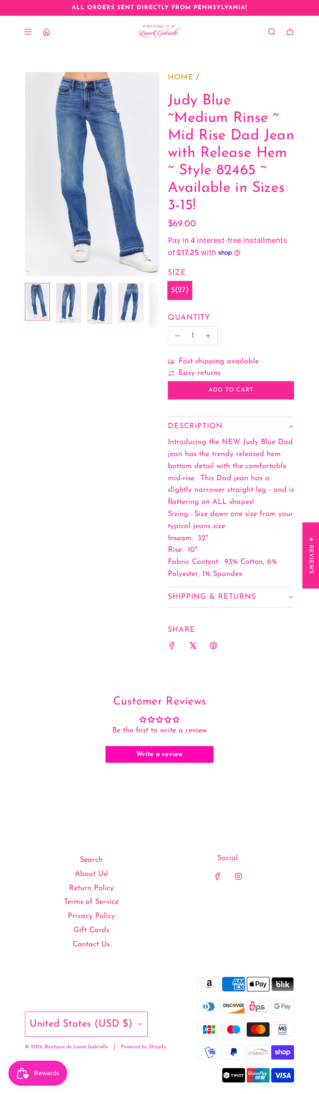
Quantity (189, 318)
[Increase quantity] (208, 336)
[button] (31, 174)
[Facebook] (218, 876)
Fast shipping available (219, 361)
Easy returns (200, 373)
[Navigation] (28, 31)
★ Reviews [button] (311, 555)
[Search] (272, 31)
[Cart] (290, 31)
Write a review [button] (159, 754)
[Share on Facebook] (172, 647)
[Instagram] (238, 876)
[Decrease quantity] (177, 336)
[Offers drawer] (46, 31)
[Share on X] (193, 647)
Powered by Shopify (143, 1046)
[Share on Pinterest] (213, 647)
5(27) (180, 290)
